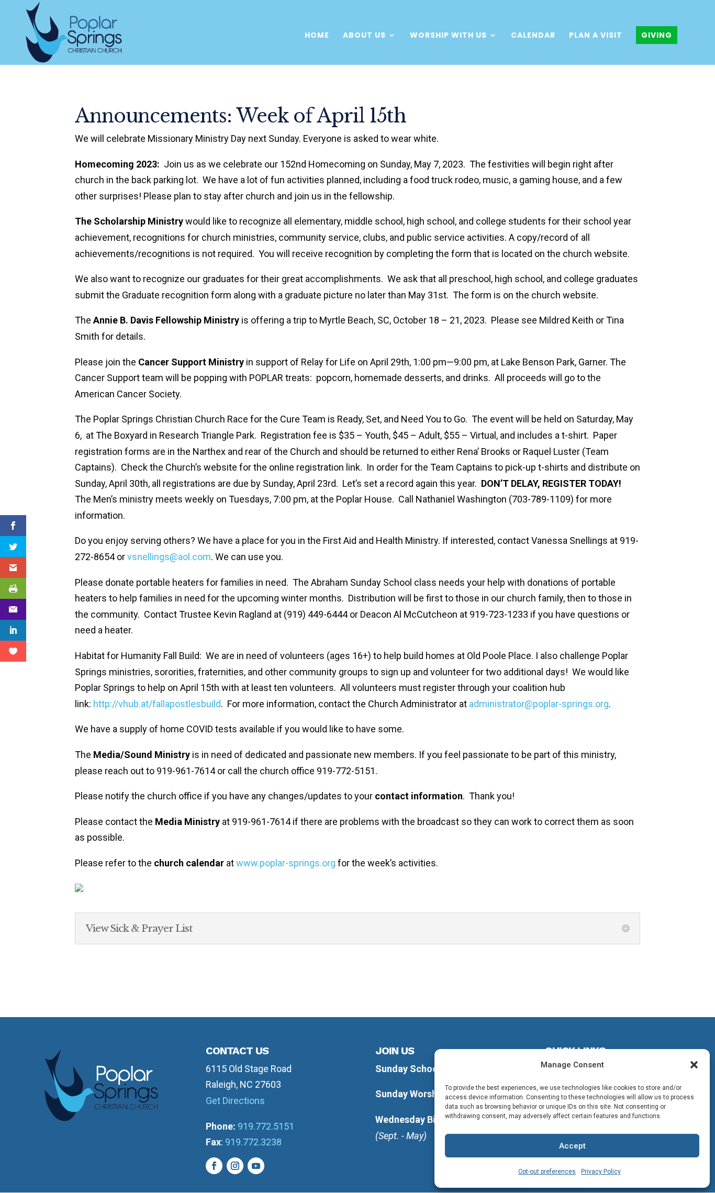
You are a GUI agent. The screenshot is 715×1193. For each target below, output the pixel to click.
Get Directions (235, 1100)
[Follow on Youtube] (256, 1165)
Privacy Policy (601, 1171)
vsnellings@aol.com (169, 556)
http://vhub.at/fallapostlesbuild (157, 703)
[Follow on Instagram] (235, 1165)
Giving (656, 35)
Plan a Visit (595, 35)
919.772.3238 (253, 1141)
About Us (364, 35)
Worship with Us (448, 35)
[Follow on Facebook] (214, 1165)
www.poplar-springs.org (286, 862)
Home (317, 35)
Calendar (533, 35)
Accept (572, 1146)
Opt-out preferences (547, 1171)
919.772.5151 (266, 1126)
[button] (694, 1065)
